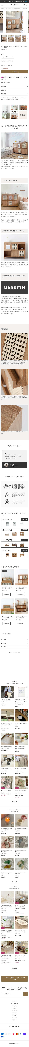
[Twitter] (13, 1026)
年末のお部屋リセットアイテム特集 (20, 8)
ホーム (2, 8)
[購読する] (25, 994)
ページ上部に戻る (7, 633)
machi (12, 464)
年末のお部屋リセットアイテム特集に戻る (15, 978)
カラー (3, 54)
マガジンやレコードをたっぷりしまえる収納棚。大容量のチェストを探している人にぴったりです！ (14, 456)
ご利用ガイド (14, 1001)
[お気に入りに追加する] (23, 30)
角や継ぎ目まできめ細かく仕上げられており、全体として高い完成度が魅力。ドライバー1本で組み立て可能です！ (14, 398)
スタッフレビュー (14, 446)
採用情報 (14, 1012)
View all (14, 801)
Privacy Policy (14, 1003)
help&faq (14, 1005)
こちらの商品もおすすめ (10, 567)
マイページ (14, 1019)
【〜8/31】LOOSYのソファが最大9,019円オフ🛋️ (14, 1)
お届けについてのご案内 (14, 477)
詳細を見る (6, 594)
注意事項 (3, 90)
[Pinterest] (16, 1026)
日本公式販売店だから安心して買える (14, 276)
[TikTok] (18, 1026)
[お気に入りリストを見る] (23, 5)
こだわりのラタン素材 (9, 180)
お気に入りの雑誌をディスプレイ (13, 231)
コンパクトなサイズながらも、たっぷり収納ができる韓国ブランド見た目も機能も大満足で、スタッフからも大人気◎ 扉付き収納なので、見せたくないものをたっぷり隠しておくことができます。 (14, 164)
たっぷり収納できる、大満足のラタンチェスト (15, 127)
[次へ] (27, 38)
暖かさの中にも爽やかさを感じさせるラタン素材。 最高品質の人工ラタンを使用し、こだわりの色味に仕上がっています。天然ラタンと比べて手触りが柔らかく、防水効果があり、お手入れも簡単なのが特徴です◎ (14, 217)
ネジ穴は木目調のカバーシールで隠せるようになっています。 (14, 432)
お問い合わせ (14, 1010)
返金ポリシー (14, 1017)
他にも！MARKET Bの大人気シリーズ (13, 514)
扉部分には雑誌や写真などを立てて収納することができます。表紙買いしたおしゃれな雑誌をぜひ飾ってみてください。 (14, 264)
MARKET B (4, 49)
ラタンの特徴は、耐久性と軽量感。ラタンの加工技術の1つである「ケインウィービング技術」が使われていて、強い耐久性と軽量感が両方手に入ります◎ (14, 362)
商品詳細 (3, 86)
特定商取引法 (14, 1008)
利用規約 (14, 1015)
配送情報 (3, 93)
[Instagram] (10, 1026)
